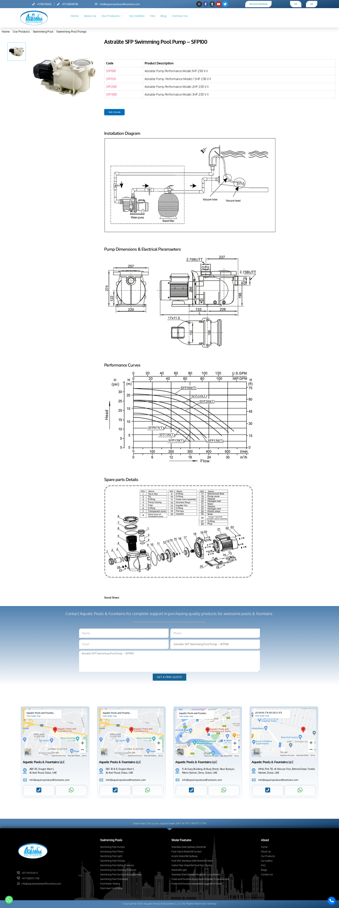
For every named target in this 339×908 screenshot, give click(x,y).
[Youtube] (218, 4)
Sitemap (212, 903)
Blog (163, 16)
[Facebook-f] (206, 4)
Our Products (111, 16)
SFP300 (111, 94)
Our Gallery (137, 16)
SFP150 (111, 79)
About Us (90, 16)
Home (75, 16)
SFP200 (111, 87)
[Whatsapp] (9, 900)
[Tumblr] (212, 4)
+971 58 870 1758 (195, 823)
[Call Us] (331, 900)
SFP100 (111, 71)
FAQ (152, 16)
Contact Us (180, 16)
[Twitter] (225, 4)
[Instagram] (199, 4)
